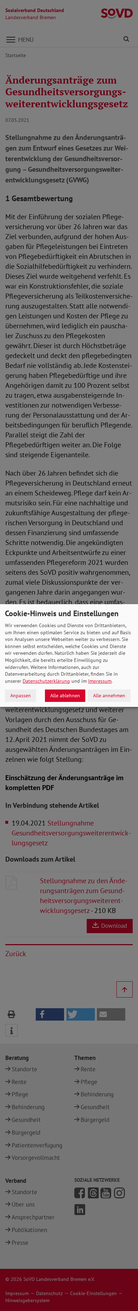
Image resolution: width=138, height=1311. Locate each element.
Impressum (99, 681)
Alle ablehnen (65, 695)
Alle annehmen (109, 695)
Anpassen (20, 695)
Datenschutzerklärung (46, 681)
